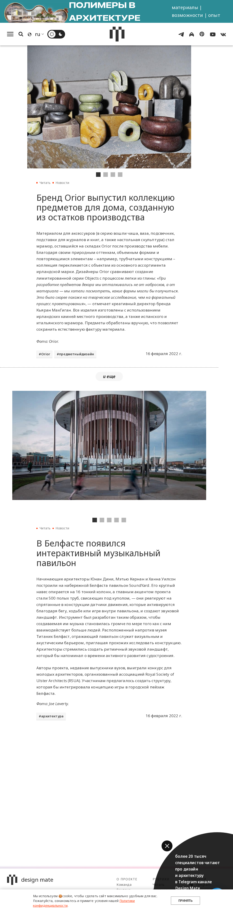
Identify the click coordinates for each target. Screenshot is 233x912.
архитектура (52, 716)
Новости (62, 182)
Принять (185, 900)
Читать (45, 182)
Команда (124, 884)
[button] (167, 845)
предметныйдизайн (76, 354)
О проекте (126, 879)
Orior (45, 354)
